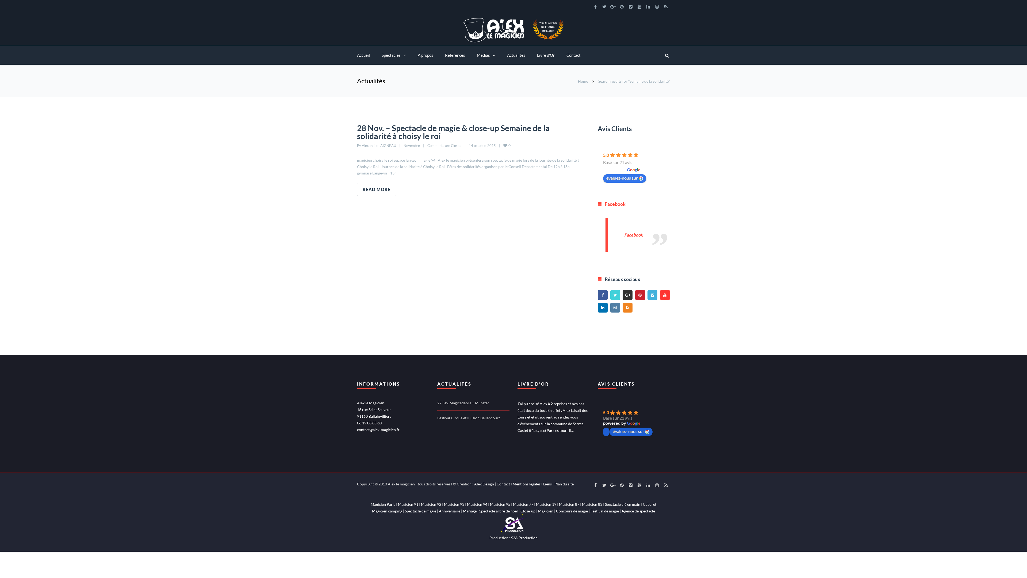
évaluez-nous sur (622, 177)
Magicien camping (387, 511)
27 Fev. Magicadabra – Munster (463, 403)
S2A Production (524, 537)
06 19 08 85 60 (369, 423)
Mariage (470, 511)
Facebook (615, 204)
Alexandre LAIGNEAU (379, 145)
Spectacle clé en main (622, 504)
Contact (573, 55)
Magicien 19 (546, 504)
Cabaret (649, 504)
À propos (425, 55)
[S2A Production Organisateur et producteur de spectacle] (513, 522)
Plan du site (564, 484)
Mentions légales (527, 484)
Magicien (545, 511)
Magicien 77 (523, 504)
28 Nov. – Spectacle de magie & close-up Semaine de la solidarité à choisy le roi (453, 132)
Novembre (412, 145)
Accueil (363, 55)
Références (455, 55)
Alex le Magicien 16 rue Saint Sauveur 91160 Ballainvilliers (374, 410)
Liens (547, 484)
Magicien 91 (408, 504)
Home (583, 81)
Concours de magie (572, 511)
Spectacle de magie (420, 511)
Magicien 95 (500, 504)
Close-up (527, 511)
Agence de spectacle (638, 511)
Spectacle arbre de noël (498, 511)
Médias (483, 55)
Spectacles (391, 55)
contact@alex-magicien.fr (378, 429)
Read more (376, 189)
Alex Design (484, 484)
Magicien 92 (431, 504)
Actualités (516, 55)
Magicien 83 (592, 504)
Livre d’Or (546, 55)
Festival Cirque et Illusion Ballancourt (468, 418)
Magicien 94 (477, 504)
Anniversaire (449, 511)
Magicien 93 (454, 504)
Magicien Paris (383, 504)
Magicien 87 (569, 504)
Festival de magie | (606, 511)
